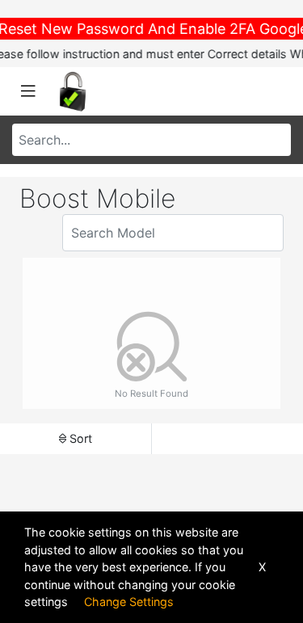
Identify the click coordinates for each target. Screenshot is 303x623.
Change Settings (129, 601)
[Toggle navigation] (28, 91)
